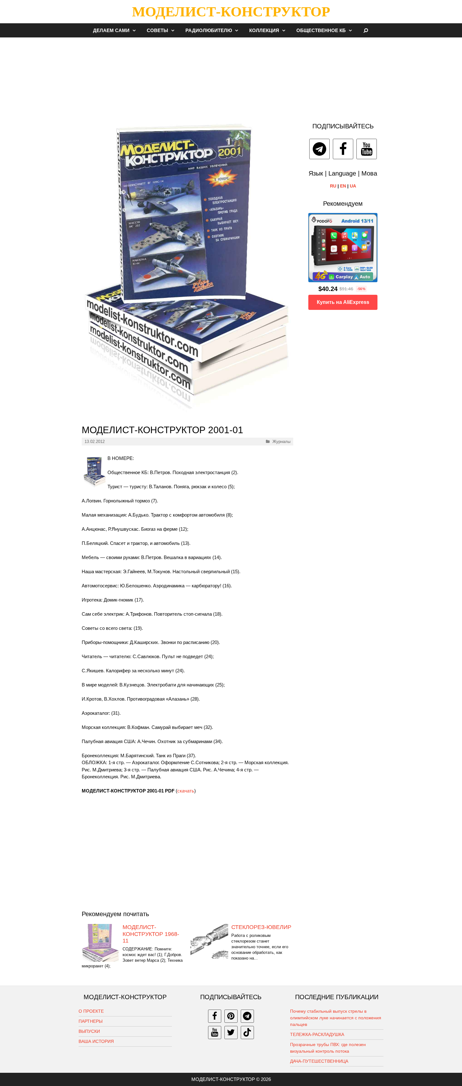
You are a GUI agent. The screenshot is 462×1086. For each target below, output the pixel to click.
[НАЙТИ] (366, 30)
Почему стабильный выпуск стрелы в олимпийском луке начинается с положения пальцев (335, 1018)
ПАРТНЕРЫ (90, 1021)
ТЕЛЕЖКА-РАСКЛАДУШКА (317, 1034)
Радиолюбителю (208, 30)
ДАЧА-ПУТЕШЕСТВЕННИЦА (319, 1061)
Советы (157, 30)
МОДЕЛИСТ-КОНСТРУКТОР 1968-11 (151, 934)
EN (343, 185)
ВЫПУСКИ (89, 1031)
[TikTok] (247, 1032)
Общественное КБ (321, 30)
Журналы (281, 441)
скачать (185, 790)
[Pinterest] (231, 1016)
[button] (135, 30)
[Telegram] (319, 149)
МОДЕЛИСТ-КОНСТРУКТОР (231, 12)
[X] (231, 1032)
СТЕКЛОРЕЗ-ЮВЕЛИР (261, 927)
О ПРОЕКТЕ (91, 1011)
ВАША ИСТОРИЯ (96, 1041)
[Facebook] (343, 149)
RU (333, 185)
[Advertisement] (231, 76)
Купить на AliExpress (343, 302)
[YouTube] (366, 149)
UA (353, 185)
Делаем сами (111, 30)
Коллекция (264, 30)
